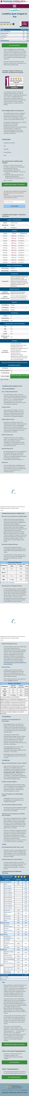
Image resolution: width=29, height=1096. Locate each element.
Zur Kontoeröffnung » (14, 45)
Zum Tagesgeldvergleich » (14, 1077)
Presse (25, 1092)
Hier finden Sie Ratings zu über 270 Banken (9, 697)
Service (2, 38)
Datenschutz (12, 1092)
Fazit (5, 155)
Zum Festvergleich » (14, 1062)
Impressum (5, 1092)
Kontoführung (3, 36)
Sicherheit (6, 149)
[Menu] (14, 6)
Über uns (19, 1092)
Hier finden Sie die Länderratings (7, 582)
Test (5, 146)
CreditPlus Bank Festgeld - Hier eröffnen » (14, 184)
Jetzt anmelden (14, 206)
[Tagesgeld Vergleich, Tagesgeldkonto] (14, 2)
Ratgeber (10, 680)
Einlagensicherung (4, 33)
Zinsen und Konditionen (5, 31)
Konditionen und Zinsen (9, 142)
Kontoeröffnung (3, 35)
